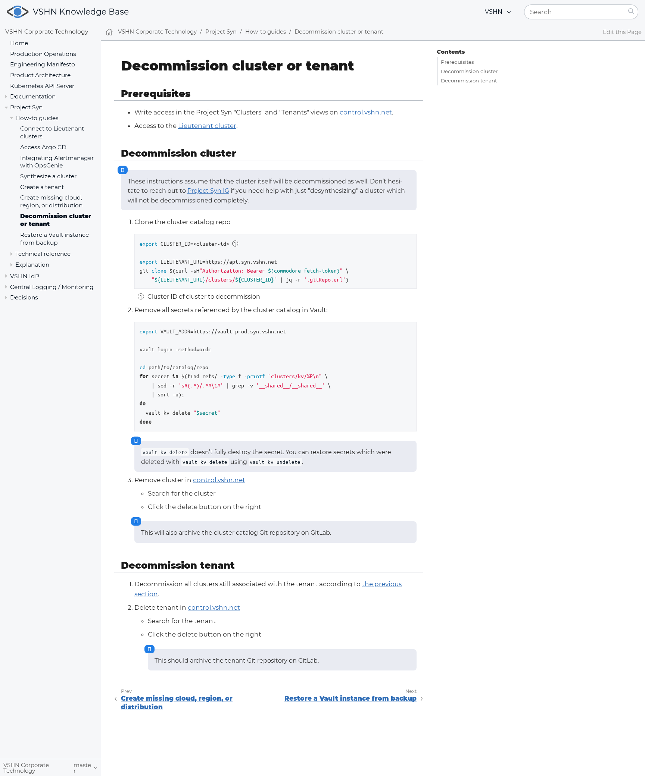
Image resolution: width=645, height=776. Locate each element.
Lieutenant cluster (207, 125)
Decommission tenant (469, 81)
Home (19, 43)
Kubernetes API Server (42, 85)
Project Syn (26, 107)
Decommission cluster (469, 71)
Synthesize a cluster (48, 176)
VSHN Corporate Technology (46, 31)
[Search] (631, 11)
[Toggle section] (6, 97)
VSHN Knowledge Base (81, 12)
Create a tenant (42, 187)
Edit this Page (622, 31)
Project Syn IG (208, 190)
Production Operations (43, 53)
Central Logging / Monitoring (52, 286)
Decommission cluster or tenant (339, 31)
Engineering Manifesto (42, 64)
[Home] (109, 32)
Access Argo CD (43, 147)
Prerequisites (457, 62)
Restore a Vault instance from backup (54, 238)
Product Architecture (40, 75)
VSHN (493, 11)
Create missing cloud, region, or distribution (51, 201)
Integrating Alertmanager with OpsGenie (57, 161)
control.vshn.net (366, 112)
